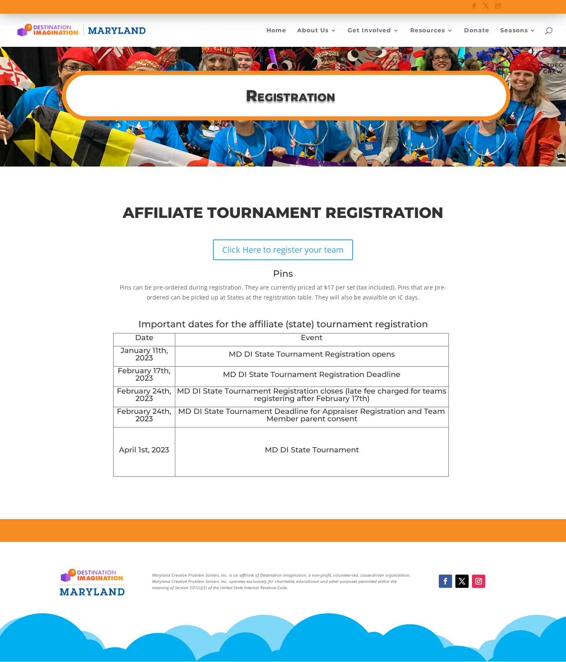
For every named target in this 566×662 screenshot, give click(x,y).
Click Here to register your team (283, 249)
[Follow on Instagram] (478, 581)
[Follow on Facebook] (445, 581)
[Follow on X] (462, 581)
